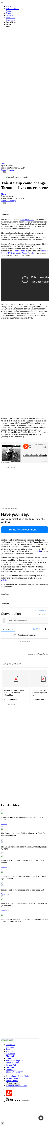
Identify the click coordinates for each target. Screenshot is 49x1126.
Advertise (10, 1047)
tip (40, 551)
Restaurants (10, 20)
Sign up (43, 610)
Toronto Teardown (19, 251)
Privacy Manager (13, 1083)
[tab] (8, 629)
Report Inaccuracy (8, 170)
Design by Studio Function (16, 1085)
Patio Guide (10, 18)
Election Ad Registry (14, 1060)
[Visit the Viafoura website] (42, 654)
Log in (37, 610)
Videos (9, 11)
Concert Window (27, 219)
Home (8, 6)
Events (8, 13)
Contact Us (10, 1045)
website (4, 580)
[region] (24, 632)
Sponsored (5, 824)
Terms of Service (12, 1063)
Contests (9, 15)
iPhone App (10, 1058)
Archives (9, 1051)
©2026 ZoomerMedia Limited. (18, 1076)
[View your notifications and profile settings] (45, 629)
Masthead (10, 1056)
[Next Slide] (46, 685)
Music (3, 163)
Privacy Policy (12, 1065)
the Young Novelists (27, 253)
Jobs (8, 1049)
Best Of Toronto (12, 9)
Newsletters (10, 1054)
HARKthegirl (12, 253)
